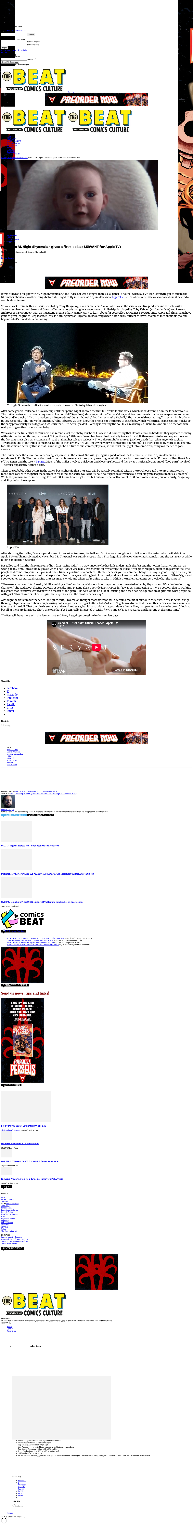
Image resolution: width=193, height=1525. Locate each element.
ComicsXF (5, 1206)
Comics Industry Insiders (11, 1237)
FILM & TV (11, 139)
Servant (10, 762)
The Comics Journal (9, 1231)
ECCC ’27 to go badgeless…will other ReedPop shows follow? (30, 845)
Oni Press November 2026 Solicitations (20, 1143)
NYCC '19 (10, 758)
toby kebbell (12, 764)
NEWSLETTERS (13, 154)
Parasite (40, 461)
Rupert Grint (12, 760)
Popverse (4, 1220)
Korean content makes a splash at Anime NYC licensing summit (33, 945)
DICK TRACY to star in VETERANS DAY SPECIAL (23, 1126)
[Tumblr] (66, 268)
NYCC (9, 237)
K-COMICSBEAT (13, 143)
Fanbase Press (6, 1208)
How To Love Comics (9, 1214)
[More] (77, 268)
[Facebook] (5, 268)
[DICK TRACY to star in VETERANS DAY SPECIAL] (26, 1121)
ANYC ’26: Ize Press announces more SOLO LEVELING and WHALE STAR (36, 938)
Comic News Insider (9, 1243)
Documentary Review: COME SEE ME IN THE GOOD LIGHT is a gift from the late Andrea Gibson (47, 874)
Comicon (4, 1201)
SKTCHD (4, 1227)
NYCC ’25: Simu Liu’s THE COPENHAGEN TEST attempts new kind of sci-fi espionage (42, 902)
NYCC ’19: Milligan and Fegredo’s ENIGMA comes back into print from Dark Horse (43, 793)
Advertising (11, 1331)
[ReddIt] (46, 268)
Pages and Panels (8, 1218)
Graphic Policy (7, 1212)
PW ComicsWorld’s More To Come (15, 1239)
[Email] (56, 268)
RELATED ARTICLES (14, 815)
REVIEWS (11, 147)
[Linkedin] (36, 268)
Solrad (3, 1229)
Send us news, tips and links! (25, 993)
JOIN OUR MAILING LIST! (17, 30)
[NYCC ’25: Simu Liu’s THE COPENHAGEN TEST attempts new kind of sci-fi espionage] (16, 898)
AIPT (3, 1197)
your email (31, 59)
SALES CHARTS (13, 145)
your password (33, 45)
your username (33, 42)
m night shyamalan (15, 754)
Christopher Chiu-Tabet (10, 1130)
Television (23, 158)
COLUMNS (11, 150)
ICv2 (3, 1216)
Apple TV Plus (12, 750)
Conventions (12, 235)
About (9, 1327)
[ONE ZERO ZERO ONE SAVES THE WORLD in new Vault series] (6, 1157)
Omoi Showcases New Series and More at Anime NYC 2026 (30, 940)
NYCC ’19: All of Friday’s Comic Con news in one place (35, 791)
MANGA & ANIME (14, 141)
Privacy (4, 52)
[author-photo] (8, 807)
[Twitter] (16, 268)
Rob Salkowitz (7, 1223)
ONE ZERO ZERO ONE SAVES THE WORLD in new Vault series (30, 1161)
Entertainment (12, 158)
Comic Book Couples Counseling (14, 1241)
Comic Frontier (12, 1204)
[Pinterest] (26, 268)
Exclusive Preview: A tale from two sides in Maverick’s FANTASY (32, 1179)
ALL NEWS (11, 152)
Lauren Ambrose (13, 752)
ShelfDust (5, 1225)
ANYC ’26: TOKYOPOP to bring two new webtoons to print (30, 942)
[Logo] (34, 133)
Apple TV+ (118, 297)
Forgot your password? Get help (14, 50)
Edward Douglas (7, 258)
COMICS (10, 137)
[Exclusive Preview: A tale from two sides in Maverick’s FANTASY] (6, 1174)
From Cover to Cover (9, 1210)
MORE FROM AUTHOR (41, 815)
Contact (10, 1329)
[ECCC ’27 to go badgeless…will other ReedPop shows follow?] (16, 841)
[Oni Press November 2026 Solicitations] (6, 1139)
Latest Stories (17, 931)
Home (3, 158)
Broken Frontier (7, 1199)
